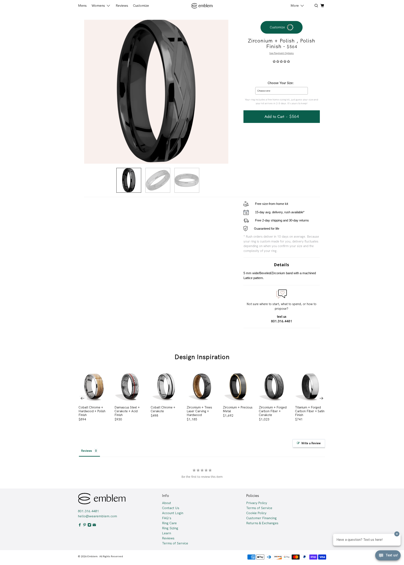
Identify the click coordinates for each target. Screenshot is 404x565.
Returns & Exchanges (262, 523)
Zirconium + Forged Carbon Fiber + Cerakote (273, 411)
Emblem (92, 556)
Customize (141, 5)
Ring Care (169, 523)
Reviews (122, 5)
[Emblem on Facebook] (80, 525)
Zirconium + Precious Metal (237, 409)
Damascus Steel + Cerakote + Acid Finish (127, 411)
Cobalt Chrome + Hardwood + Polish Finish (91, 411)
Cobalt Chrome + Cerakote (163, 409)
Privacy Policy (256, 503)
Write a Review (311, 443)
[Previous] (82, 398)
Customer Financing (261, 518)
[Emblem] (202, 5)
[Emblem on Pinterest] (84, 525)
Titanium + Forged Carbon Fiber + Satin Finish (309, 411)
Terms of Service (175, 543)
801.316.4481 (88, 511)
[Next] (321, 398)
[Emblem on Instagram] (89, 525)
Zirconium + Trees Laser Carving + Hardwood (199, 411)
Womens (98, 5)
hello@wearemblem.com (97, 516)
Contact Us (170, 508)
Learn (166, 533)
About (166, 503)
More (295, 5)
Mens (82, 5)
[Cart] (322, 6)
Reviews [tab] (86, 451)
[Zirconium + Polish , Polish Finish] (156, 92)
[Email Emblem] (94, 525)
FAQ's (166, 518)
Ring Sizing (170, 528)
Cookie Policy (256, 513)
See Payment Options (281, 53)
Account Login (172, 513)
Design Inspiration (202, 357)
